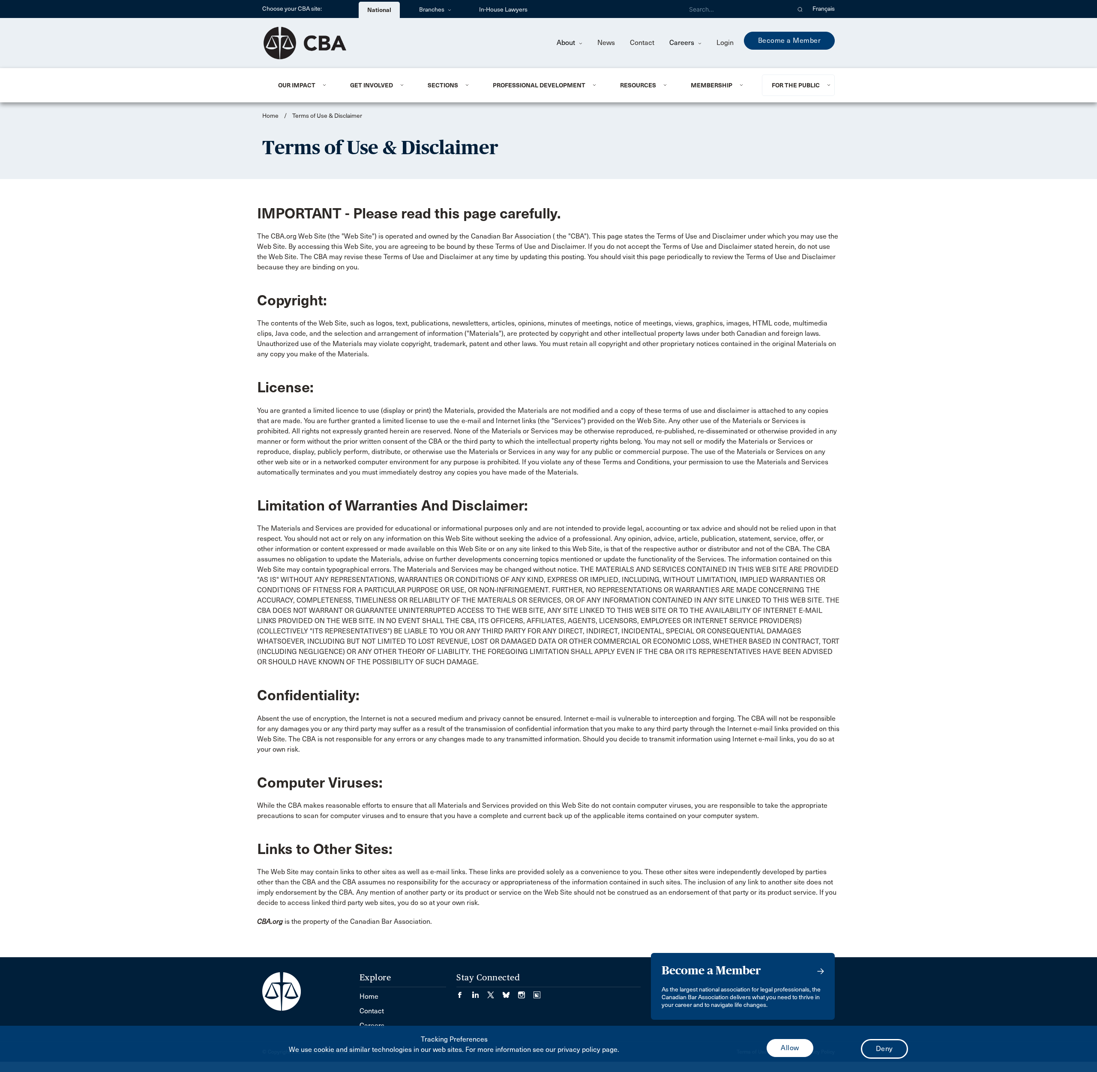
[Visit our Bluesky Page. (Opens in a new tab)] (510, 992)
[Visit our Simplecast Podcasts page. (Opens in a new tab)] (537, 992)
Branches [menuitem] (432, 9)
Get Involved (371, 85)
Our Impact (296, 85)
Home (270, 115)
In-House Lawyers (503, 9)
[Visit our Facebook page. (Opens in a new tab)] (464, 992)
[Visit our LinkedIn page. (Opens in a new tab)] (479, 992)
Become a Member (789, 40)
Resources (638, 85)
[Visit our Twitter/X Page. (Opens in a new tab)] (495, 992)
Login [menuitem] (725, 43)
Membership (711, 85)
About (567, 43)
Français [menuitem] (823, 8)
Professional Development (539, 85)
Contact (642, 43)
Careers (682, 43)
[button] (800, 9)
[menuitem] (303, 85)
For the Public (796, 85)
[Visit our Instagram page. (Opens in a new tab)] (526, 992)
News (606, 43)
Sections (443, 85)
